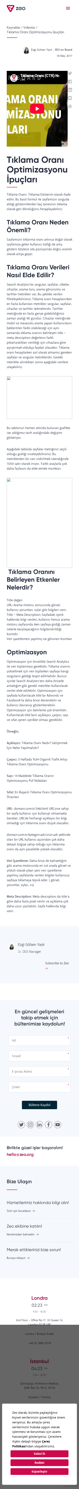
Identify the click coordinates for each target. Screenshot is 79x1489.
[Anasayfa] (16, 8)
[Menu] (68, 8)
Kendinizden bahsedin (21, 1235)
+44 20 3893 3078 (39, 1343)
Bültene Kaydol (39, 1105)
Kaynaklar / (15, 27)
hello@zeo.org (20, 1154)
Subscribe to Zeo (57, 963)
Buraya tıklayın (16, 1258)
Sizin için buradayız (19, 1211)
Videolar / (30, 27)
